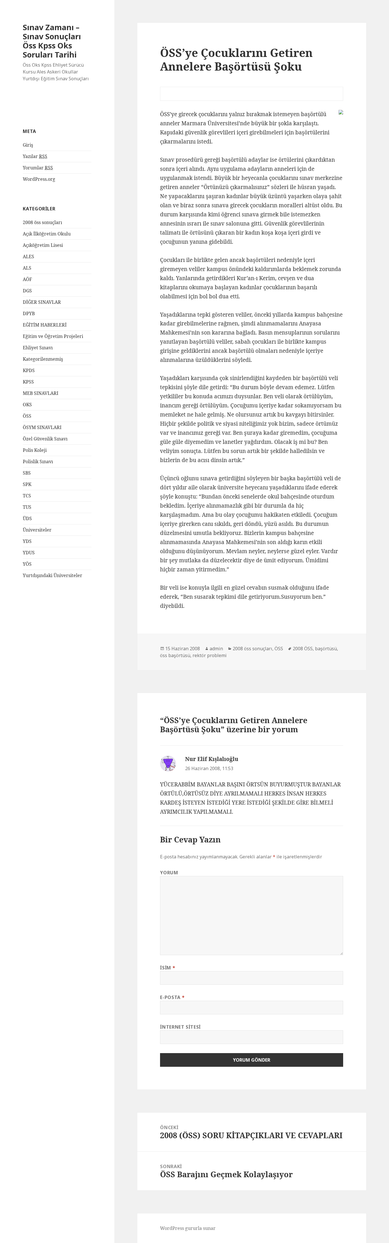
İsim (167, 968)
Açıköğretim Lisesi (43, 245)
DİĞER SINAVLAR (42, 302)
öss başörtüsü (175, 655)
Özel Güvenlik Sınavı (45, 439)
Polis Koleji (35, 450)
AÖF (27, 279)
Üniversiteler (37, 530)
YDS (27, 541)
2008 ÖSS (303, 648)
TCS (27, 496)
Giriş (28, 145)
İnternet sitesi (180, 1027)
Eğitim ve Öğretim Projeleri (53, 336)
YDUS (29, 552)
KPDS (29, 370)
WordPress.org (39, 179)
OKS (27, 404)
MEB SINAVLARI (40, 393)
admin (216, 648)
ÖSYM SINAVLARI (42, 427)
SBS (27, 473)
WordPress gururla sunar (188, 1228)
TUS (27, 507)
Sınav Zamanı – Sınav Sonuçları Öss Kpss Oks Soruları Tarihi (52, 41)
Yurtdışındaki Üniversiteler (52, 575)
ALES (28, 256)
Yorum (169, 872)
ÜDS (27, 518)
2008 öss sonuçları (42, 222)
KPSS (28, 382)
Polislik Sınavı (38, 461)
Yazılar (35, 156)
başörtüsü (326, 648)
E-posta (172, 997)
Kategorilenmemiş (43, 359)
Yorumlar (38, 168)
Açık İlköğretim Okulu (47, 234)
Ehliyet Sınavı (38, 347)
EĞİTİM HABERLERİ (45, 325)
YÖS (27, 564)
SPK (27, 484)
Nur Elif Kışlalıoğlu (211, 759)
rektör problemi (210, 655)
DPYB (29, 313)
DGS (27, 291)
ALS (27, 268)
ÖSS (27, 416)
